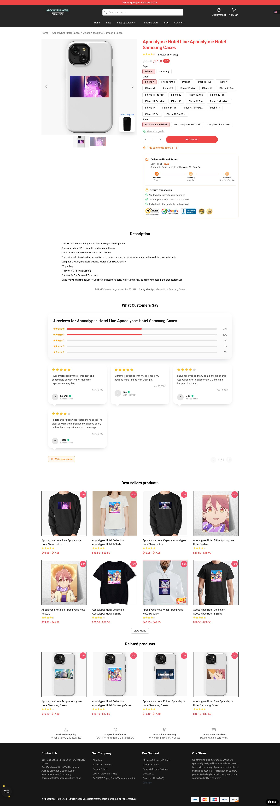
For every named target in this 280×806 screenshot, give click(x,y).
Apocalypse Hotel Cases (66, 32)
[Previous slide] (46, 86)
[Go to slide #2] (98, 141)
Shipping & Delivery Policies (156, 760)
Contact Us (148, 773)
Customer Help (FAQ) (153, 778)
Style (145, 119)
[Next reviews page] (229, 460)
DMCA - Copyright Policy (105, 773)
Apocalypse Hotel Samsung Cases (102, 32)
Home (44, 32)
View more (140, 631)
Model (146, 76)
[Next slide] (132, 86)
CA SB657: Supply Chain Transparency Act (114, 778)
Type (145, 66)
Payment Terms (151, 764)
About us (97, 760)
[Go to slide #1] (81, 141)
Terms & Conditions (102, 764)
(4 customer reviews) (167, 54)
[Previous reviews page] (213, 460)
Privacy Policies (100, 769)
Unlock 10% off (6, 791)
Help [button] (274, 802)
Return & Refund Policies (155, 769)
